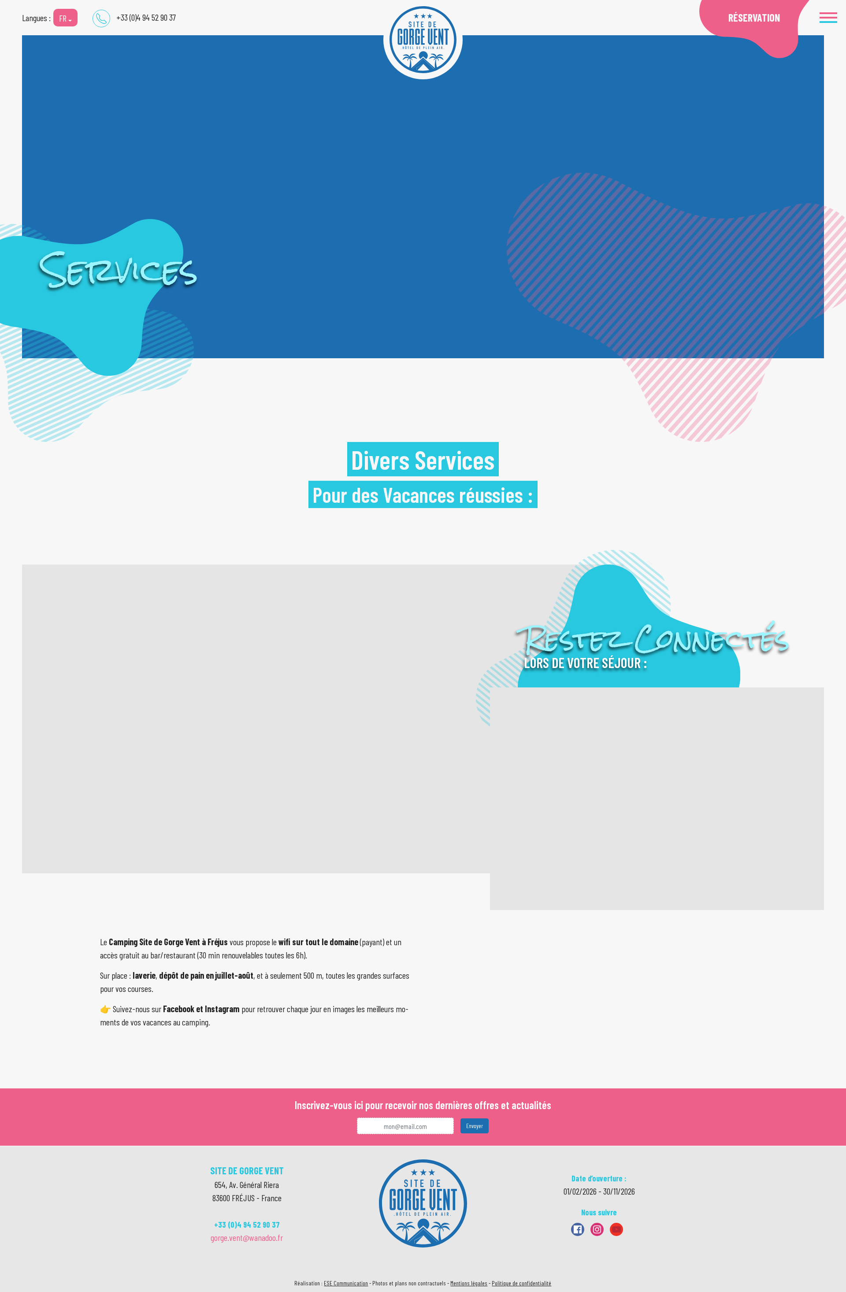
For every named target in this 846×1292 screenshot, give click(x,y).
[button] (828, 17)
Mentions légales (468, 1283)
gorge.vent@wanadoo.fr (247, 1237)
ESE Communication (346, 1283)
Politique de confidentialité (521, 1283)
